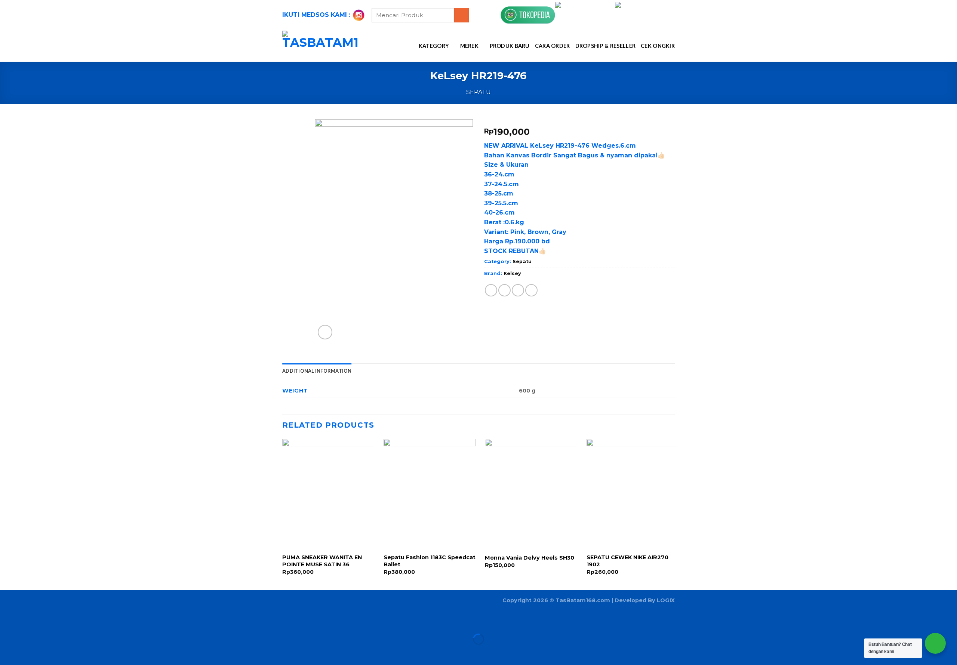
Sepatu (478, 92)
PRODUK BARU (510, 46)
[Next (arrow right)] (29, 652)
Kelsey (512, 273)
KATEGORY (434, 46)
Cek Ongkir (658, 46)
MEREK (469, 46)
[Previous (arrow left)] (7, 652)
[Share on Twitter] (504, 290)
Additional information (317, 371)
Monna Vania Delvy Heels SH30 (529, 557)
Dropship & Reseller (605, 46)
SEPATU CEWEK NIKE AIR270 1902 (627, 561)
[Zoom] (325, 332)
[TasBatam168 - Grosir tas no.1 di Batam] (320, 46)
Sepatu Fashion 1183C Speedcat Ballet (430, 561)
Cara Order (552, 46)
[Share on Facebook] (491, 290)
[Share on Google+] (531, 290)
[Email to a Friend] (518, 290)
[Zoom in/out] (29, 620)
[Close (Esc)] (7, 620)
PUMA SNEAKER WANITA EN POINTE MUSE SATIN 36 (322, 561)
